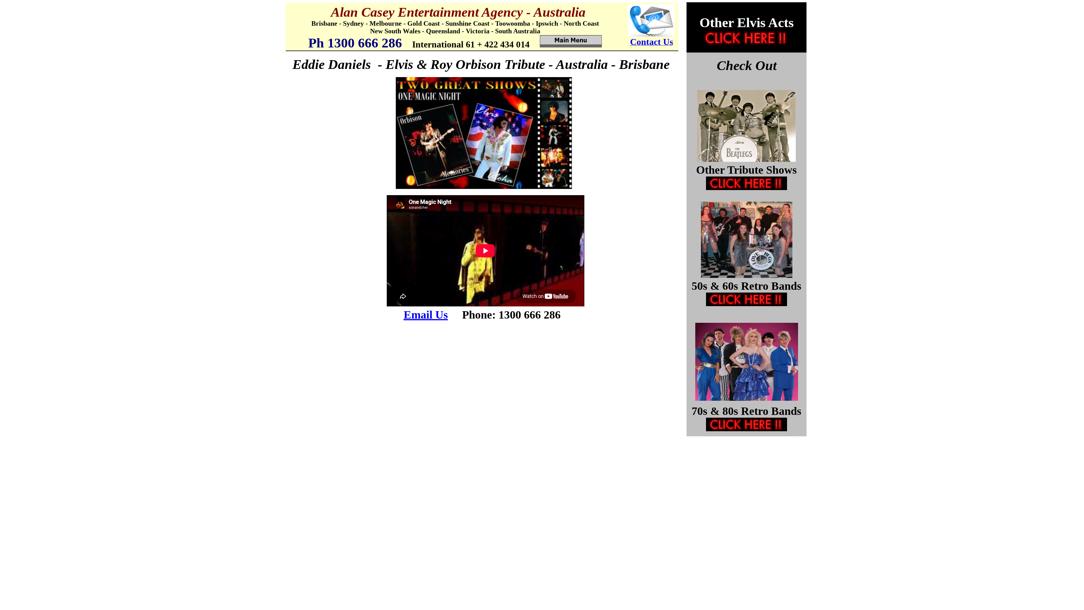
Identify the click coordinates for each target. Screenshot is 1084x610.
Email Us (426, 314)
